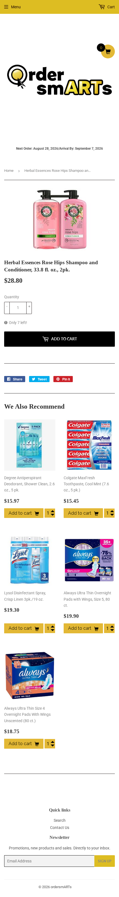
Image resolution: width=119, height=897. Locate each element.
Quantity (11, 297)
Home (9, 170)
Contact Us (59, 827)
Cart (111, 7)
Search (60, 820)
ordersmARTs (61, 887)
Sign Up (104, 861)
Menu (16, 7)
